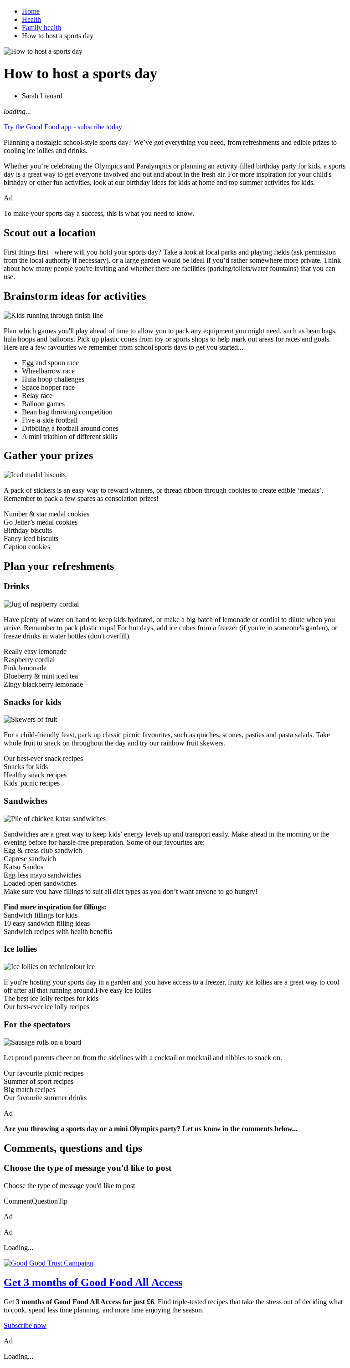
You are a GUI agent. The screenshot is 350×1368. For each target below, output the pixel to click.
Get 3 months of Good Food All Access (93, 1282)
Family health (41, 27)
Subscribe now (25, 1325)
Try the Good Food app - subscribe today (63, 127)
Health (31, 19)
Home (31, 11)
